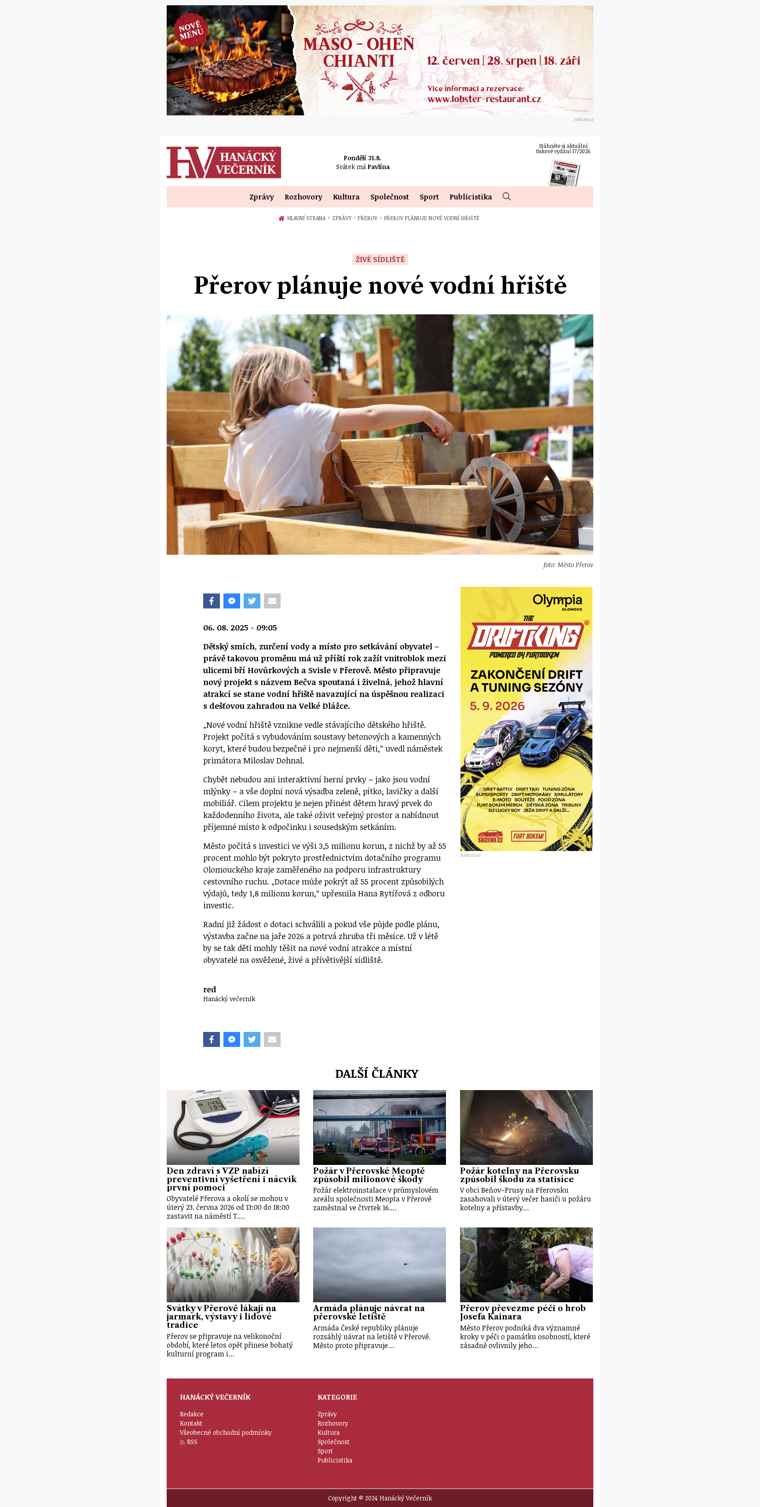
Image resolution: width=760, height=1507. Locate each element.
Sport (429, 197)
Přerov (369, 217)
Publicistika (470, 197)
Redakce (192, 1414)
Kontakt (191, 1423)
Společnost (389, 197)
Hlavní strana (308, 217)
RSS (192, 1441)
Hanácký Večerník (224, 162)
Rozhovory (303, 197)
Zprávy (261, 197)
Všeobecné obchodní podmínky (226, 1432)
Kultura (346, 197)
